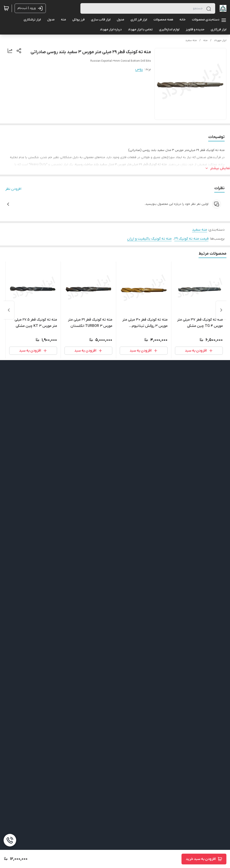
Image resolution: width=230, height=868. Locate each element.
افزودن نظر (13, 189)
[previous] (221, 310)
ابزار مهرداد (220, 40)
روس (139, 69)
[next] (8, 310)
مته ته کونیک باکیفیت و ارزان (149, 238)
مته (205, 40)
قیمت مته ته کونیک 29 (191, 238)
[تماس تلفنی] (10, 840)
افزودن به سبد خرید (201, 859)
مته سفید (191, 40)
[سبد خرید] (6, 8)
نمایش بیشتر (220, 168)
